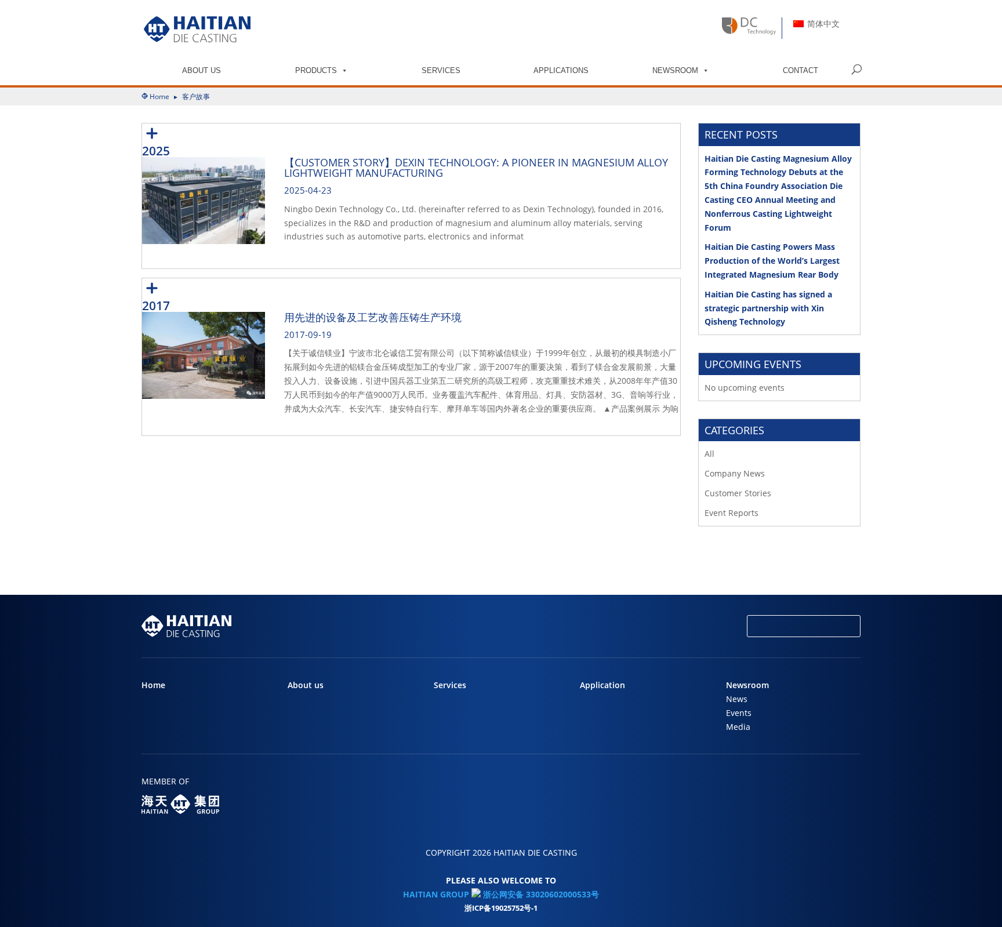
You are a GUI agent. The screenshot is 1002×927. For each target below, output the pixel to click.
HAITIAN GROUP (436, 894)
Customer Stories (738, 493)
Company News (735, 473)
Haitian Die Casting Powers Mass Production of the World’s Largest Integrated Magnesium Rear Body (772, 260)
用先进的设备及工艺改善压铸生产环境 (373, 317)
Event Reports (731, 512)
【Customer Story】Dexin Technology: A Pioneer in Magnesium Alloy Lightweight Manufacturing (476, 167)
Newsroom (675, 70)
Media (738, 726)
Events (739, 712)
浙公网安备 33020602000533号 (540, 894)
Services (441, 70)
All (709, 453)
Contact (800, 70)
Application (602, 684)
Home (159, 96)
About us (201, 70)
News (736, 698)
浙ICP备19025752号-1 (501, 908)
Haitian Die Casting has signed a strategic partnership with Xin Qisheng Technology (768, 308)
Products (316, 70)
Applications (561, 70)
